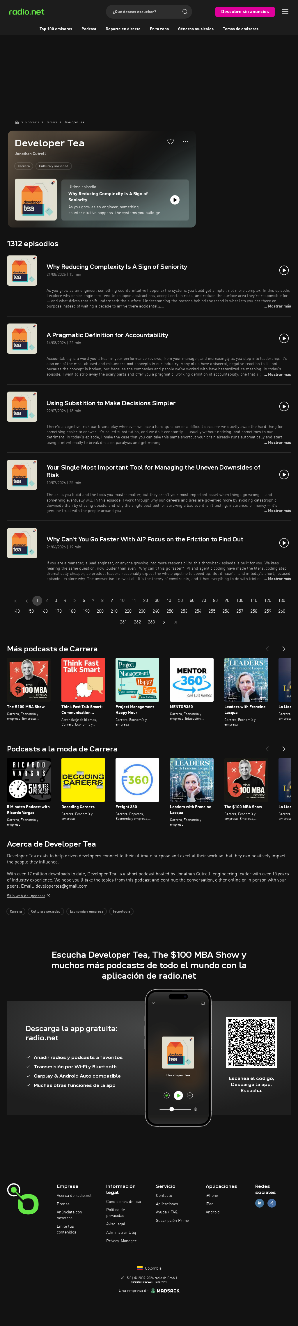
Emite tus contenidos (66, 1229)
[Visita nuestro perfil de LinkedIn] (259, 1203)
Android (213, 1212)
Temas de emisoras (240, 29)
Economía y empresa (86, 911)
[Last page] (175, 622)
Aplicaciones (167, 1204)
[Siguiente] (284, 646)
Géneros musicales (196, 29)
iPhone (212, 1196)
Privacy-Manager (121, 1241)
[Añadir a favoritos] (170, 141)
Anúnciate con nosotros (69, 1215)
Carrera (24, 166)
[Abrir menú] (285, 11)
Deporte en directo (123, 29)
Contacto (164, 1196)
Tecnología (121, 911)
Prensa (63, 1204)
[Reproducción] (175, 200)
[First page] (15, 601)
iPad (210, 1204)
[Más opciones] (185, 141)
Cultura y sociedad (53, 166)
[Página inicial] (17, 122)
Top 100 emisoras (56, 29)
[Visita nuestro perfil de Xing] (271, 1203)
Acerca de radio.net (74, 1196)
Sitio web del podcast (26, 896)
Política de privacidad (115, 1213)
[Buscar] (185, 11)
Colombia (153, 1268)
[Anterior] (267, 646)
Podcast (88, 29)
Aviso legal (115, 1224)
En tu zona (159, 29)
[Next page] (164, 622)
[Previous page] (26, 601)
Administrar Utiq (121, 1233)
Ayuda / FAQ (167, 1212)
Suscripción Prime (172, 1221)
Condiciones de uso (123, 1202)
